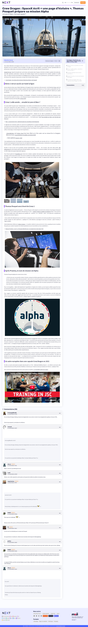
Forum (58, 613)
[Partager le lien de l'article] (82, 61)
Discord (56, 615)
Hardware (15, 616)
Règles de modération (43, 621)
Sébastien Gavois (8, 60)
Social (15, 618)
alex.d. (9, 464)
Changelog (56, 621)
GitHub (51, 615)
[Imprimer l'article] (59, 61)
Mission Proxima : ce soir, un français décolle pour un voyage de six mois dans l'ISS (24, 229)
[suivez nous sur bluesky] (34, 616)
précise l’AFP (23, 98)
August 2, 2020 (18, 138)
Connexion (76, 2)
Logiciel (8, 618)
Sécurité (4, 620)
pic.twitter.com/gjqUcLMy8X (29, 135)
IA (18, 616)
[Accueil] (6, 3)
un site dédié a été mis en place (41, 369)
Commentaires (70, 85)
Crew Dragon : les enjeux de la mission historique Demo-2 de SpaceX (21, 80)
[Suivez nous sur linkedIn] (41, 616)
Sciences (18, 618)
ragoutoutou (11, 481)
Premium (83, 2)
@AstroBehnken (10, 133)
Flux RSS (46, 615)
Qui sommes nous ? (37, 613)
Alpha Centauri (21, 224)
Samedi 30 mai (7, 72)
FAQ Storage (50, 621)
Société (8, 620)
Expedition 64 (18, 154)
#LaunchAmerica (19, 135)
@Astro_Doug (20, 133)
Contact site (53, 613)
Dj (8, 527)
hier (55, 87)
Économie (7, 616)
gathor (9, 541)
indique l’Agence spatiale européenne (42, 211)
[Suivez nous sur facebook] (39, 616)
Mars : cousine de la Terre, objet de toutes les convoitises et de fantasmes (22, 121)
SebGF (9, 512)
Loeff (9, 472)
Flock (11, 616)
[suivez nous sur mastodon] (36, 616)
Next (11, 618)
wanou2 (10, 426)
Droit (3, 616)
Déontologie (36, 621)
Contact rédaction (46, 613)
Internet (4, 618)
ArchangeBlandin (12, 412)
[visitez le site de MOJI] (75, 615)
